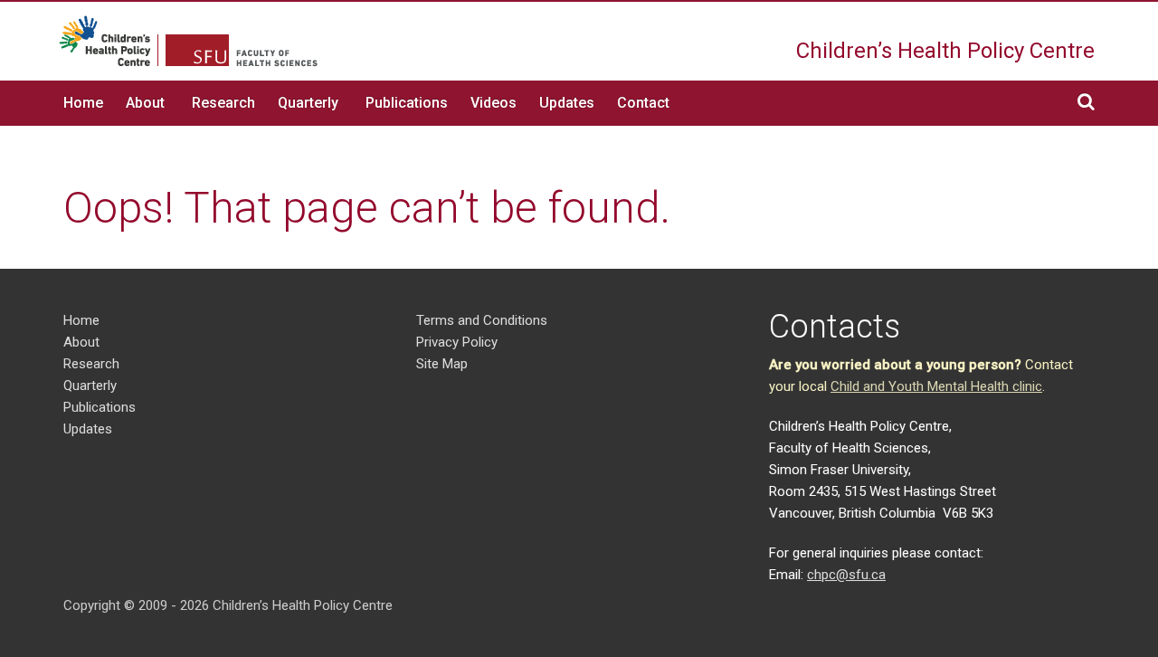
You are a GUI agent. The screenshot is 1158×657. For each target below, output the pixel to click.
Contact (643, 102)
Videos (493, 102)
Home (83, 102)
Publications (406, 102)
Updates (566, 102)
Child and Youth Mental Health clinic (936, 386)
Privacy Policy (457, 342)
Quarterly (308, 102)
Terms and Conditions (481, 320)
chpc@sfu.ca (846, 575)
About (145, 102)
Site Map (442, 364)
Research (223, 102)
